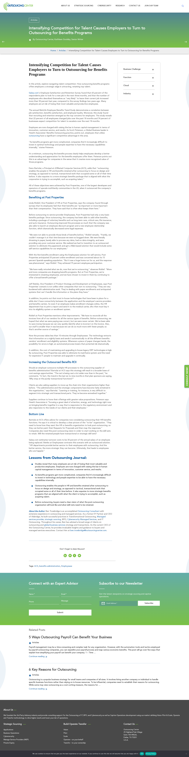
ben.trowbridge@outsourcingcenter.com (88, 530)
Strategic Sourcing (83, 6)
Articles (34, 20)
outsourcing (34, 136)
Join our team (151, 6)
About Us (65, 6)
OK (142, 753)
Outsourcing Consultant (89, 511)
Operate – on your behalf (73, 740)
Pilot (65, 733)
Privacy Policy (151, 753)
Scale (66, 736)
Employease (66, 566)
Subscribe (149, 603)
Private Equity (9, 743)
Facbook (74, 555)
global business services (54, 525)
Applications (8, 730)
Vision (66, 730)
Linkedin (65, 555)
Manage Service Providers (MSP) (16, 740)
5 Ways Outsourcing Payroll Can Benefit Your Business (70, 637)
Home (53, 51)
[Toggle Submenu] (153, 69)
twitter (70, 555)
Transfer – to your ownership (75, 743)
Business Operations (11, 733)
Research (120, 6)
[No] (186, 754)
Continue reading (37, 656)
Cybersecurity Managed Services (82, 519)
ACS (36, 566)
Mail (79, 555)
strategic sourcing (53, 519)
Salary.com (33, 93)
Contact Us (134, 6)
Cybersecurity (104, 6)
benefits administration (49, 566)
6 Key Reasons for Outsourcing (52, 669)
